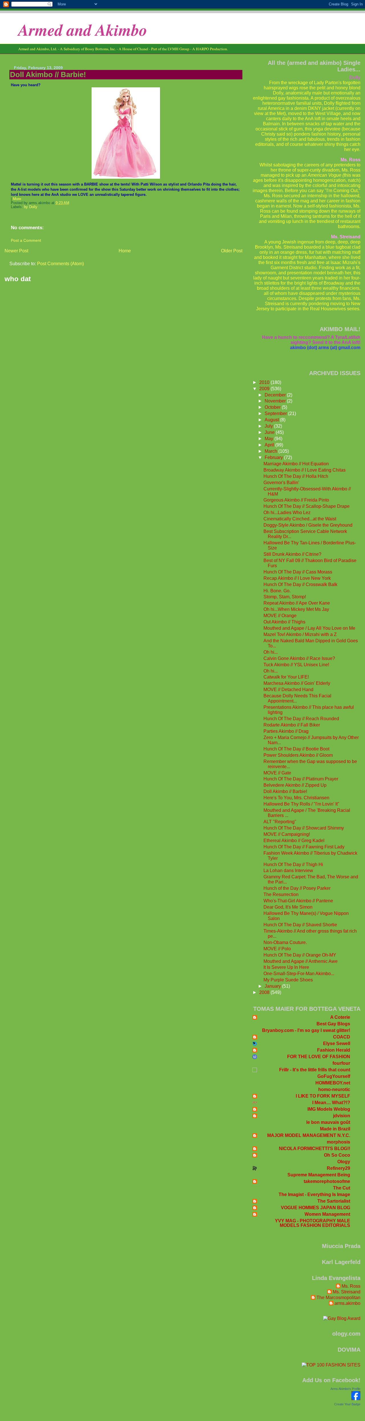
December (276, 395)
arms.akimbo (347, 1303)
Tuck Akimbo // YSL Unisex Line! (296, 664)
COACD (341, 1036)
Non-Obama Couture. (285, 942)
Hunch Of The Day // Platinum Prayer (300, 778)
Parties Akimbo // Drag (286, 731)
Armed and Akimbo (82, 29)
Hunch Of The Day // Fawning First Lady (303, 846)
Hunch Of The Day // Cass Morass (297, 571)
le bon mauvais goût (328, 1122)
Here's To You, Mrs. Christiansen (296, 797)
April (270, 444)
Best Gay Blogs (333, 1023)
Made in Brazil (335, 1128)
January (273, 986)
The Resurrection (281, 894)
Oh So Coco (337, 1155)
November (276, 400)
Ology (343, 1161)
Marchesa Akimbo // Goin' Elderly (296, 683)
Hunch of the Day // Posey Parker (296, 888)
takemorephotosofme (327, 1181)
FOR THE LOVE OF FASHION (318, 1056)
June (270, 432)
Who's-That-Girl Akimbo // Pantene (298, 900)
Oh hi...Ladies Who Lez (287, 512)
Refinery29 (338, 1168)
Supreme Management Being (318, 1174)
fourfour (341, 1063)
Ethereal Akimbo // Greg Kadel (294, 840)
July (269, 426)
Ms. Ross (351, 1286)
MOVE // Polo (277, 948)
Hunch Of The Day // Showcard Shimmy (303, 828)
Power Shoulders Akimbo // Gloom (298, 755)
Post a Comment (26, 240)
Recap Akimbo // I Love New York (297, 578)
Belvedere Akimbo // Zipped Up (295, 785)
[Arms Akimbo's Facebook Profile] (355, 1398)
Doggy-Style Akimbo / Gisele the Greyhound (307, 525)
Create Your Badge (347, 1404)
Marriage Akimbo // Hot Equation (296, 463)
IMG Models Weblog (328, 1109)
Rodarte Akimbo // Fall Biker (291, 724)
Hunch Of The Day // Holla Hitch (295, 476)
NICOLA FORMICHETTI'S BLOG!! (314, 1148)
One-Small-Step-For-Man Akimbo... (298, 973)
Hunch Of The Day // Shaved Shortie (300, 924)
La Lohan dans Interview (288, 870)
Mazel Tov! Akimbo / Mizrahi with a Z (300, 634)
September (276, 413)
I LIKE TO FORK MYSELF (323, 1096)
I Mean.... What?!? (331, 1102)
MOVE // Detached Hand (288, 689)
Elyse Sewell (336, 1043)
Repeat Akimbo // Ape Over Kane (296, 603)
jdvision (341, 1115)
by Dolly (30, 207)
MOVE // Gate (277, 772)
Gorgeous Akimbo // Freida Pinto (296, 500)
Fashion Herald (333, 1050)
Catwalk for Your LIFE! (286, 677)
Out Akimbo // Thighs (284, 621)
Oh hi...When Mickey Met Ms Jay (296, 609)
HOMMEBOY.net (332, 1082)
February (274, 457)
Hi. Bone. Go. (277, 590)
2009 (265, 388)
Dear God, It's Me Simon (288, 907)
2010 (265, 382)
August (272, 419)
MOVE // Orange (280, 615)
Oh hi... (270, 652)
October (273, 407)
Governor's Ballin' (281, 482)
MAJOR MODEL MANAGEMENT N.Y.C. (308, 1135)
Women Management (327, 1214)
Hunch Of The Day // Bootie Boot (296, 748)
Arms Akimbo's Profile (345, 1388)
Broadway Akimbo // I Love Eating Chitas (304, 470)
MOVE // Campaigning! (286, 834)
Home (125, 250)
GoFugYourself (333, 1076)
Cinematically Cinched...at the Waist (299, 518)
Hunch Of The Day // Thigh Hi (293, 864)
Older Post (231, 250)
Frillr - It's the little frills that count (314, 1069)
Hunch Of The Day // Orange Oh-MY (299, 955)
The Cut (341, 1187)
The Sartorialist (333, 1201)
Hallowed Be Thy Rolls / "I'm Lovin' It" (301, 804)
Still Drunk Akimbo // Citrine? (292, 554)
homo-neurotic (334, 1089)
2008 (265, 992)
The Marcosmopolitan (338, 1297)
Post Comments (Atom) (60, 263)
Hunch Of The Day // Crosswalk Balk (300, 584)
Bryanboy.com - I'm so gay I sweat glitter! (306, 1030)
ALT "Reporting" (279, 821)
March (271, 451)
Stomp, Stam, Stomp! (284, 596)
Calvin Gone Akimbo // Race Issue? (299, 658)
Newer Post (16, 250)
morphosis (338, 1142)
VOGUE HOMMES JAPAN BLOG (315, 1207)
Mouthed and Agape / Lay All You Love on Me (309, 628)
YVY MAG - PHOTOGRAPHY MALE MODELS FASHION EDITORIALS (312, 1223)
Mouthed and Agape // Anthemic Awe (300, 961)
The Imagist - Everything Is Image (314, 1194)
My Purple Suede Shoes (288, 979)
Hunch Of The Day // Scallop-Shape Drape (306, 506)
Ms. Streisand (346, 1291)
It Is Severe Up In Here (286, 967)
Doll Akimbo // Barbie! (48, 75)
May (269, 438)
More (17, 199)
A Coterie (340, 1017)
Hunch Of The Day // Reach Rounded (301, 718)
